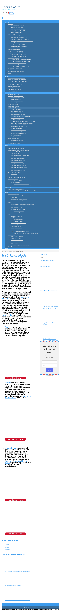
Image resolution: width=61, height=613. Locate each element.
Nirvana (30, 607)
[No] (58, 609)
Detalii (56, 609)
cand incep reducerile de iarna (16, 462)
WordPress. (35, 607)
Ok (52, 609)
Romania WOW (11, 6)
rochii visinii (7, 315)
